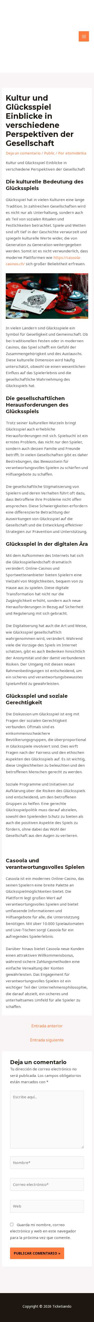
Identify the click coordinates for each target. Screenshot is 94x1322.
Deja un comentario (23, 152)
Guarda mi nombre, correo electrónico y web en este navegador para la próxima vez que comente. (43, 1231)
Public (49, 152)
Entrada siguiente (47, 1040)
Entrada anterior (47, 1026)
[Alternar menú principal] (84, 36)
